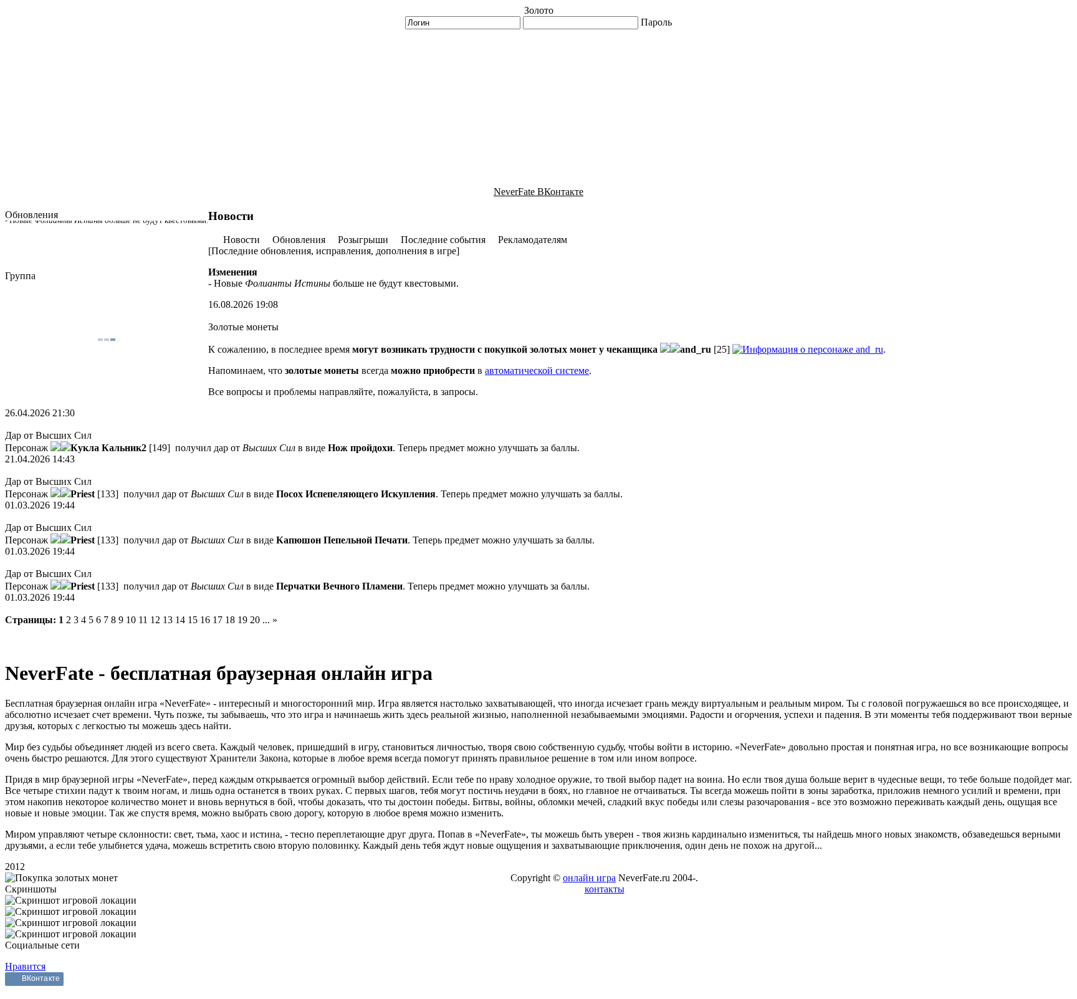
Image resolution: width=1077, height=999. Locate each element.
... (266, 619)
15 (193, 619)
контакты (605, 889)
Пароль (656, 22)
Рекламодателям (532, 239)
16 (205, 619)
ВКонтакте (41, 978)
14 (180, 619)
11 (143, 619)
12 (155, 619)
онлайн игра (589, 877)
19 (242, 619)
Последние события (443, 239)
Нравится (25, 966)
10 (131, 619)
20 (255, 619)
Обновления (298, 239)
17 (218, 619)
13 (168, 619)
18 (230, 619)
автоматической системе (537, 370)
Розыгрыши (363, 239)
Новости (241, 239)
